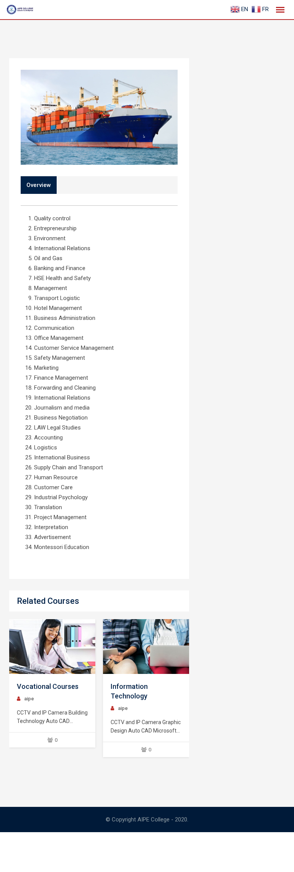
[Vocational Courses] (52, 647)
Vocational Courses (47, 686)
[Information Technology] (146, 647)
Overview (38, 185)
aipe (29, 699)
